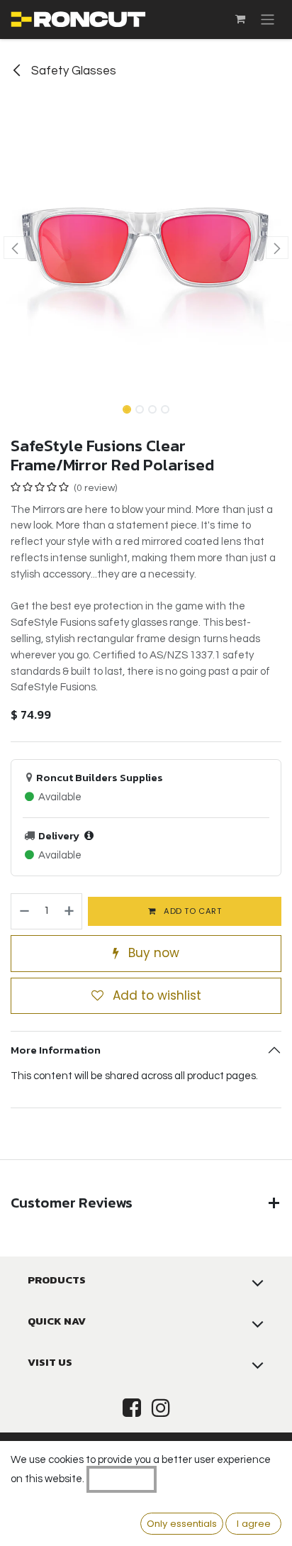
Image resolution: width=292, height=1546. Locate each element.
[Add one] (69, 911)
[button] (14, 247)
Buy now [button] (152, 952)
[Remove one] (23, 911)
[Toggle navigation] (267, 19)
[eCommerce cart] (240, 19)
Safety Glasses (72, 71)
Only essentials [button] (182, 1523)
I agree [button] (254, 1523)
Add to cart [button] (192, 911)
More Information (56, 1050)
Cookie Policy (121, 1479)
